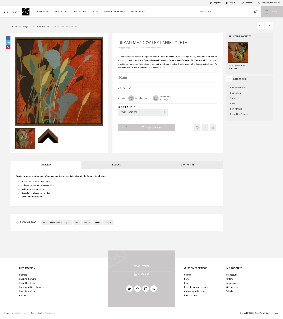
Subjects (234, 98)
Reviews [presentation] (116, 165)
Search (255, 11)
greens (97, 222)
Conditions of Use (27, 291)
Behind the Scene (27, 283)
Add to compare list (205, 127)
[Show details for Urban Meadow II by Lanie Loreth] (238, 56)
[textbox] (223, 11)
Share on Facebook (8, 38)
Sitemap (23, 275)
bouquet (108, 222)
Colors (233, 103)
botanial (87, 222)
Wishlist (229, 291)
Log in (232, 3)
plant (68, 222)
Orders (229, 279)
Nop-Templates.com (49, 313)
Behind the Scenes (239, 114)
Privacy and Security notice (31, 287)
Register (217, 3)
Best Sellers (235, 93)
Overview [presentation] (46, 165)
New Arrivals (236, 109)
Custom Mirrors (237, 87)
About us (23, 295)
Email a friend (213, 127)
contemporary (56, 222)
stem (77, 222)
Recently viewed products (196, 287)
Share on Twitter (8, 42)
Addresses (231, 283)
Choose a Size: (126, 107)
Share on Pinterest (8, 47)
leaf (44, 222)
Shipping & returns (27, 279)
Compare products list (271, 3)
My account (231, 275)
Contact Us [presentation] (187, 165)
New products (190, 295)
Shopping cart (232, 287)
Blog (186, 283)
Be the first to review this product (147, 48)
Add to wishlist (197, 127)
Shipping (122, 98)
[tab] (45, 165)
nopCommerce (20, 313)
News (186, 279)
